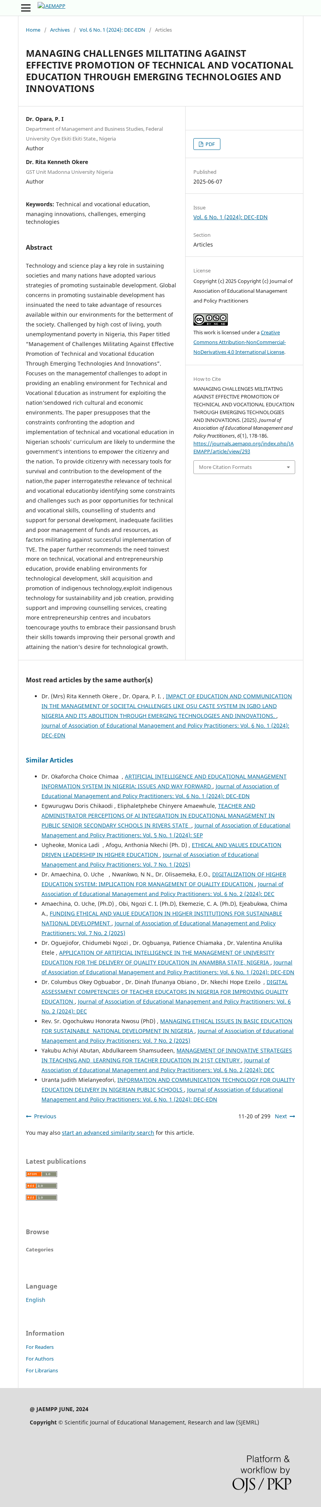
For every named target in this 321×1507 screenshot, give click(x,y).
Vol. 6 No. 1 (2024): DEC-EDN (112, 29)
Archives (60, 29)
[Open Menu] (26, 8)
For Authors (40, 1358)
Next (281, 1116)
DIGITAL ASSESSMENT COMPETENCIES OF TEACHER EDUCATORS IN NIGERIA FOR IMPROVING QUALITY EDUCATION (164, 991)
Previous (45, 1116)
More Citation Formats (225, 466)
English (35, 1299)
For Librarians (42, 1370)
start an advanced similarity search (108, 1132)
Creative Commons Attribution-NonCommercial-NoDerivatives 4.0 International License (239, 342)
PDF (209, 144)
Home (33, 29)
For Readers (40, 1346)
